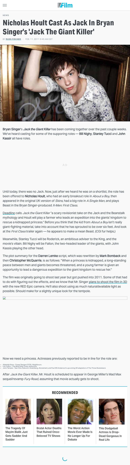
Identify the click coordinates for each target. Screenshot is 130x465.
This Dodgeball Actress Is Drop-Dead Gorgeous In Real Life (110, 434)
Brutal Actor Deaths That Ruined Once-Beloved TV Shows (49, 432)
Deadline (9, 213)
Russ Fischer (13, 39)
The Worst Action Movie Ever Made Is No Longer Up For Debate (80, 433)
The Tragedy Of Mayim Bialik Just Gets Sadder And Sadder (16, 433)
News (6, 15)
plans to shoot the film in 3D (108, 282)
